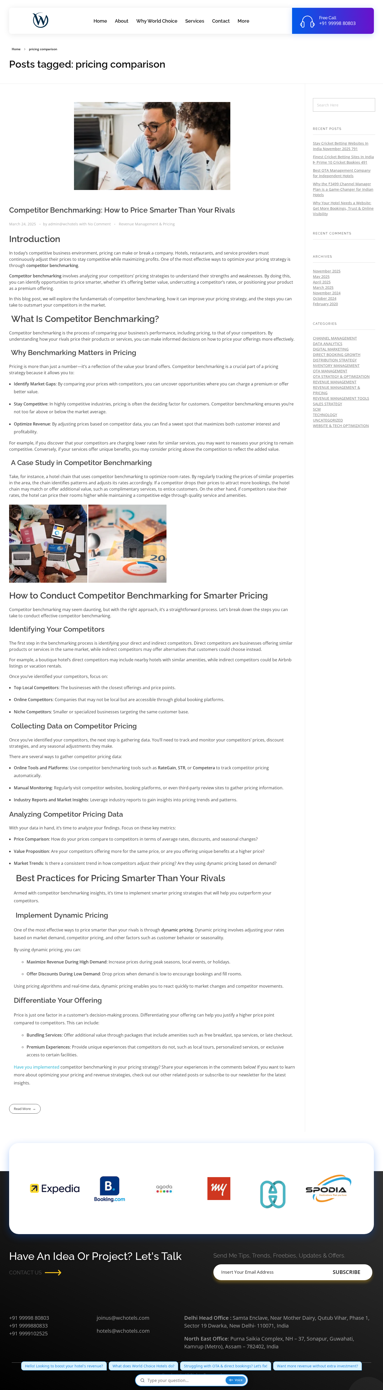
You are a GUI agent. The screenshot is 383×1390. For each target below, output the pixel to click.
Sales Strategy (327, 403)
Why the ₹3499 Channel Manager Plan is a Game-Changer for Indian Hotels (343, 189)
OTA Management (330, 371)
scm (317, 409)
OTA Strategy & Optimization (341, 376)
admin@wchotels (63, 223)
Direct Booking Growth (336, 354)
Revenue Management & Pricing (147, 223)
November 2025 (327, 271)
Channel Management (335, 338)
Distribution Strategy (335, 360)
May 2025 (321, 276)
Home (16, 49)
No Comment (99, 223)
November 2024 (327, 292)
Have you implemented (36, 1067)
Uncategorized (328, 420)
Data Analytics (327, 343)
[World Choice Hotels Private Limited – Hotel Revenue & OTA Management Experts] (42, 20)
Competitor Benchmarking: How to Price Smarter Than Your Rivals (122, 210)
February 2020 (325, 303)
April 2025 (322, 282)
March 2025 (323, 287)
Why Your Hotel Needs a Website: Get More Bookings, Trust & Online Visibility (343, 208)
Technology (325, 414)
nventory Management (336, 365)
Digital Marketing (331, 349)
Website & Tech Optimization (341, 425)
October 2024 (324, 298)
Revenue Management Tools (341, 398)
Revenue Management (334, 381)
